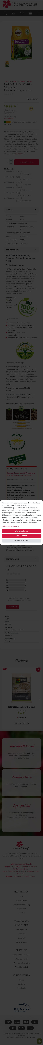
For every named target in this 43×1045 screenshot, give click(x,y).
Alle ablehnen (21, 536)
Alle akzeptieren (21, 531)
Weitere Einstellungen (10, 526)
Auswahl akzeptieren (21, 540)
